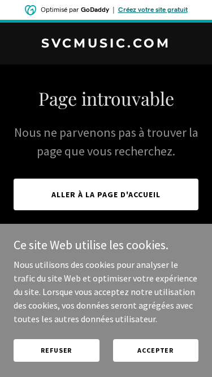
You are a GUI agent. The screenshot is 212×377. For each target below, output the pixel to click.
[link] (106, 44)
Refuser (56, 350)
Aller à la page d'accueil (106, 194)
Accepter (155, 350)
